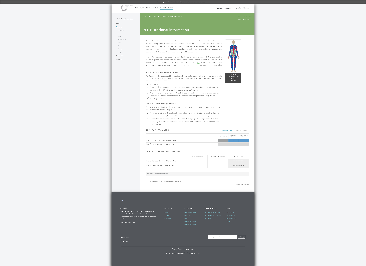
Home (118, 23)
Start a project (139, 8)
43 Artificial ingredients (243, 17)
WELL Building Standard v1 (214, 215)
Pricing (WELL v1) (190, 221)
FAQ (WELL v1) (231, 215)
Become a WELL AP (152, 8)
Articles (187, 215)
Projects (166, 215)
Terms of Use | (177, 249)
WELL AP (208, 218)
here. (207, 2)
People (166, 212)
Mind (119, 52)
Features (119, 27)
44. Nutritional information (172, 16)
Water (119, 37)
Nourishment (122, 40)
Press (186, 218)
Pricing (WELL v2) (190, 224)
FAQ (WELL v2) (231, 218)
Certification (120, 56)
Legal (228, 221)
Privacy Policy (188, 249)
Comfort (120, 49)
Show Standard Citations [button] (158, 174)
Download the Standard (224, 8)
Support (119, 59)
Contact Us (230, 212)
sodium (181, 44)
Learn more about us (128, 222)
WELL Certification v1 (212, 212)
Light (119, 43)
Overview (121, 30)
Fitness (120, 46)
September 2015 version (242, 8)
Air (118, 33)
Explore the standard (166, 8)
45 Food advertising (244, 19)
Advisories (167, 218)
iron (198, 62)
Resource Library (190, 212)
